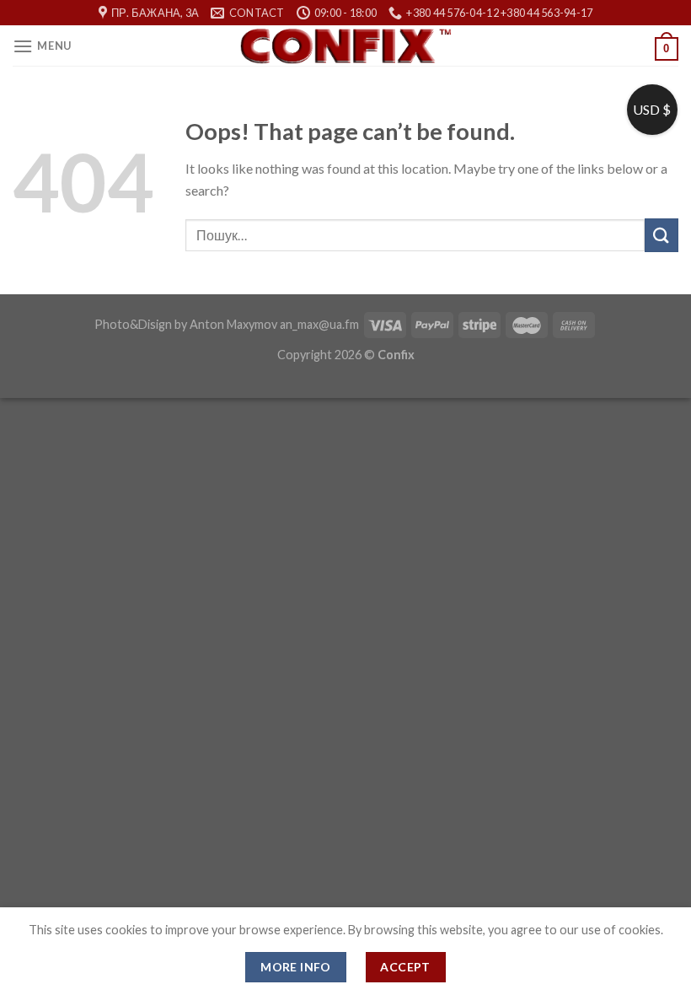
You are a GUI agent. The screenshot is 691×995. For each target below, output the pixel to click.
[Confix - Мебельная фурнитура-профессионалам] (345, 46)
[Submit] (661, 234)
